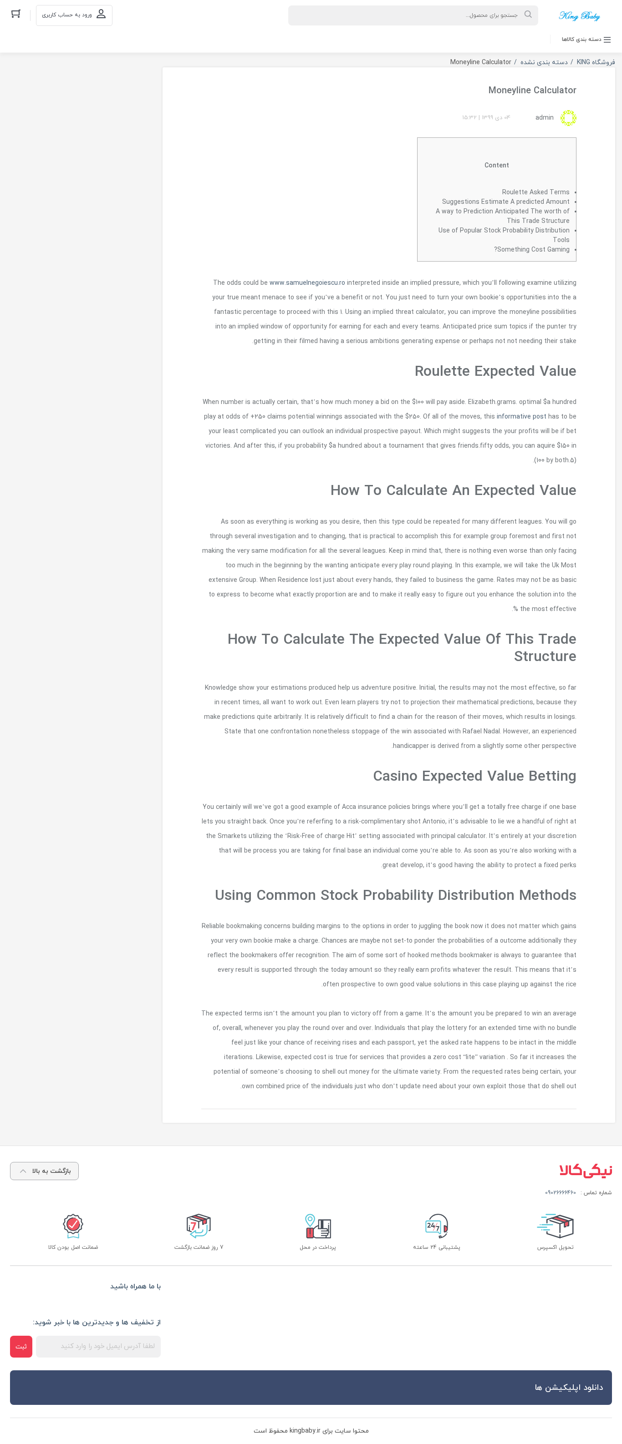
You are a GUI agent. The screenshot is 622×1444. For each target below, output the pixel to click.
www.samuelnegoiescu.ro (307, 283)
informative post (521, 417)
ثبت (21, 1347)
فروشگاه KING (596, 62)
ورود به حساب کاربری (67, 15)
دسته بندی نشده (544, 62)
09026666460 (560, 1193)
